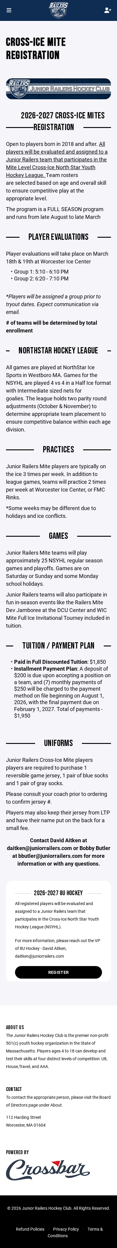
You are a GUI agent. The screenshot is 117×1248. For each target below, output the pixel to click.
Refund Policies (30, 1229)
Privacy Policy (66, 1229)
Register (58, 972)
